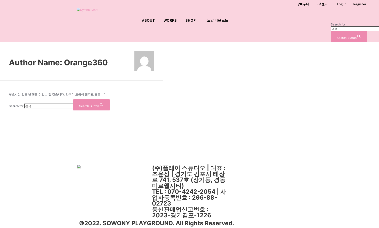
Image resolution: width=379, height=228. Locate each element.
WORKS (170, 20)
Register (359, 4)
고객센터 (322, 4)
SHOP (191, 20)
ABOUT (148, 20)
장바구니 (303, 4)
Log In (341, 4)
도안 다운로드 (217, 20)
